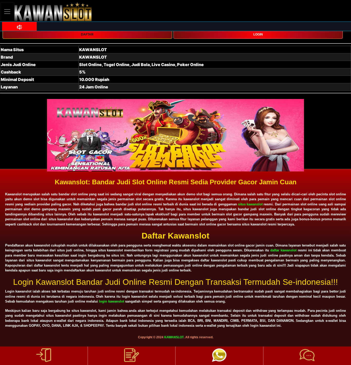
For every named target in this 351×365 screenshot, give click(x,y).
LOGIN (258, 34)
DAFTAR (87, 34)
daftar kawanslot (283, 250)
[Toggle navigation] (7, 11)
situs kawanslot (250, 204)
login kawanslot (111, 301)
